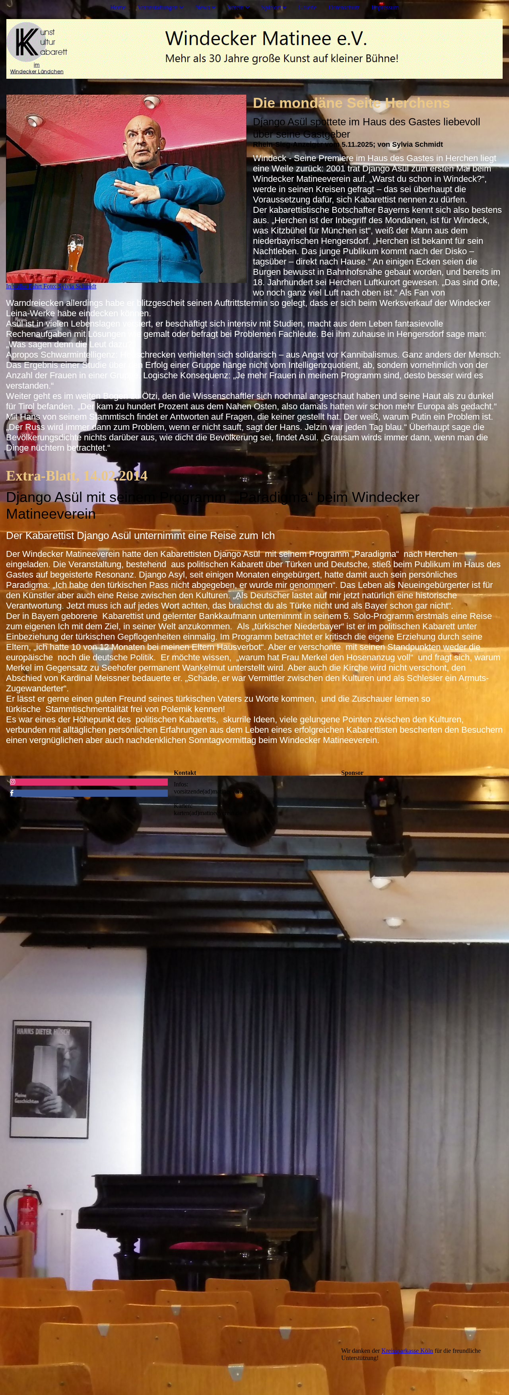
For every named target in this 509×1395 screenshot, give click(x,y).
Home (118, 7)
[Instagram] (13, 781)
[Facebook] (12, 793)
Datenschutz (343, 7)
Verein (235, 7)
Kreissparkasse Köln (407, 1350)
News (202, 7)
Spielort (271, 7)
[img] (254, 49)
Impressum (385, 7)
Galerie (307, 7)
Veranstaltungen (158, 7)
